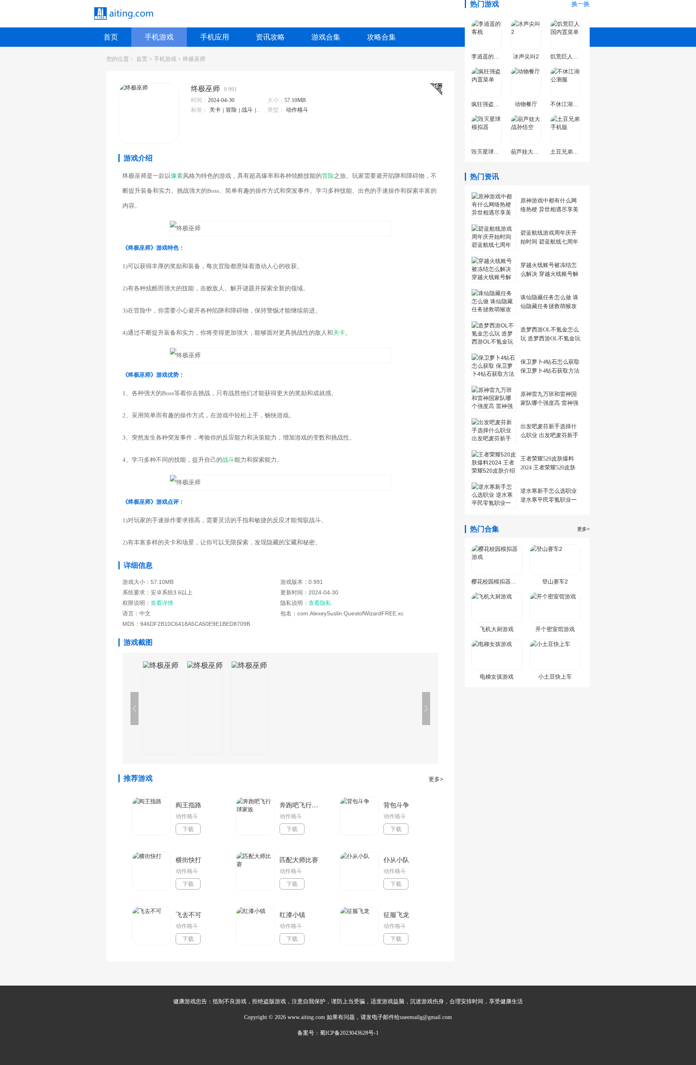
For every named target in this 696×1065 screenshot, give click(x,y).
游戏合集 (325, 37)
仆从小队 (396, 860)
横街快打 (188, 860)
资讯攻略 (270, 37)
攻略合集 (381, 37)
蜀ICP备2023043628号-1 (349, 1033)
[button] (426, 708)
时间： (199, 100)
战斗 (248, 110)
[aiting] (123, 13)
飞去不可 (188, 914)
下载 (188, 829)
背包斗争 (396, 805)
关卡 (215, 110)
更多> (436, 779)
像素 (263, 110)
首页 (111, 37)
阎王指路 (188, 805)
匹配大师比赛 (299, 860)
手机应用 (214, 37)
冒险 (232, 110)
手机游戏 (159, 37)
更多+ (583, 529)
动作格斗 (297, 110)
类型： (275, 110)
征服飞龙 (396, 914)
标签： (199, 110)
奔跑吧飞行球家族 (301, 805)
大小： (275, 100)
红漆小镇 (292, 914)
